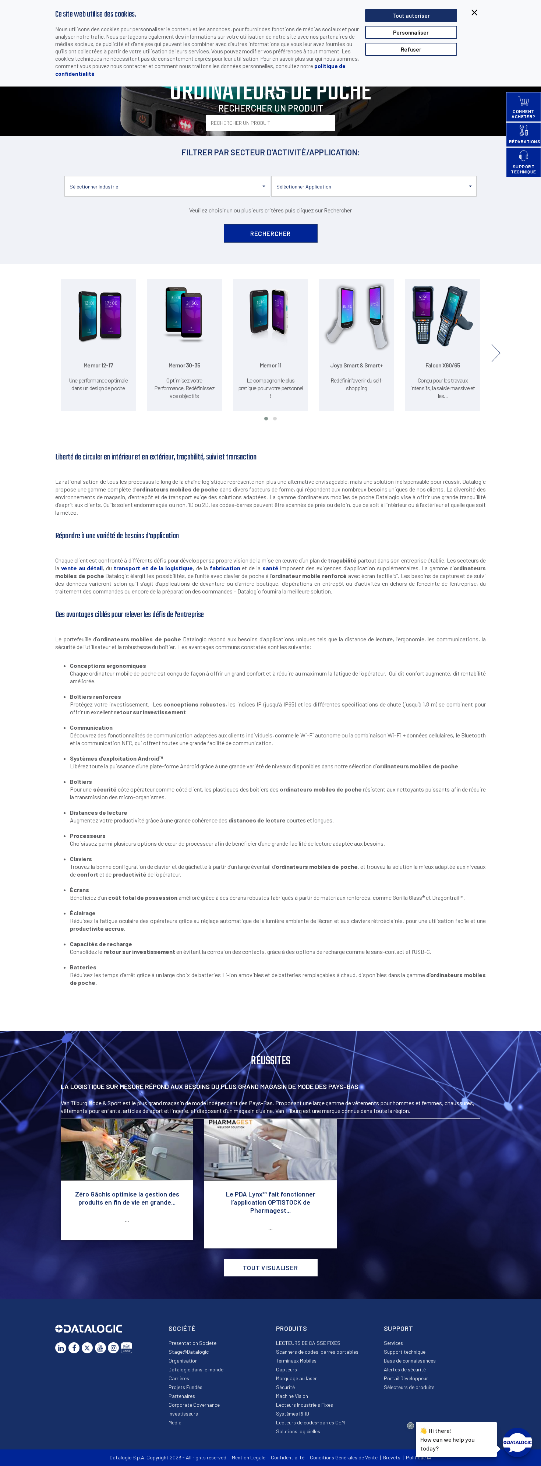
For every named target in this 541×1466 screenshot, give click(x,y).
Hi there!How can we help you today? (447, 1439)
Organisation (183, 1360)
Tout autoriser (411, 15)
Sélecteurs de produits (409, 1387)
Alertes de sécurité (405, 1369)
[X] (87, 1347)
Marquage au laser (296, 1378)
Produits (291, 1328)
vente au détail (82, 567)
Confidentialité (287, 1457)
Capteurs (286, 1369)
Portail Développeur (406, 1378)
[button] (167, 186)
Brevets (391, 1457)
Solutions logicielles (298, 1431)
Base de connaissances (410, 1360)
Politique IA (418, 1457)
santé (270, 567)
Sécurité (285, 1387)
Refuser (411, 49)
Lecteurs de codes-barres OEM (310, 1422)
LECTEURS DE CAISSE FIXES (308, 1343)
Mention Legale (248, 1457)
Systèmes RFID (292, 1413)
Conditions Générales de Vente (344, 1457)
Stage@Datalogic (189, 1352)
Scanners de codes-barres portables (317, 1352)
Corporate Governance (194, 1405)
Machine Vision (292, 1396)
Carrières (179, 1378)
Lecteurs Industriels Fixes (304, 1405)
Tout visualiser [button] (270, 1267)
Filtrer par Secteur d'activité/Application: (270, 152)
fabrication (225, 567)
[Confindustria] (126, 1347)
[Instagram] (113, 1347)
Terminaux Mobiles (296, 1360)
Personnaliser (411, 32)
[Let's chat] (517, 1442)
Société (182, 1328)
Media (175, 1422)
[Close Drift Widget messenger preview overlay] (410, 1425)
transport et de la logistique (153, 567)
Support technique (404, 1352)
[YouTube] (100, 1347)
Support (398, 1328)
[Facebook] (73, 1347)
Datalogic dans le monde (196, 1369)
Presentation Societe (192, 1343)
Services (393, 1343)
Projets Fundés (185, 1387)
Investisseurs (183, 1413)
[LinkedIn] (60, 1347)
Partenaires (182, 1396)
